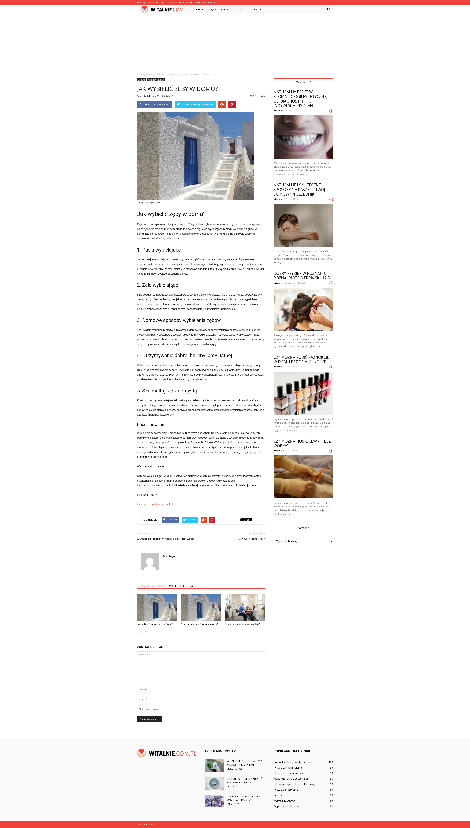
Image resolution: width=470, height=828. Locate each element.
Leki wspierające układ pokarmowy (294, 784)
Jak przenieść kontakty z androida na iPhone (244, 763)
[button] (328, 9)
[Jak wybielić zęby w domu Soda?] (157, 607)
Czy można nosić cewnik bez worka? (302, 443)
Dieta (200, 9)
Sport (225, 9)
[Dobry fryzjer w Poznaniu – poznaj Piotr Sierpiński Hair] (303, 309)
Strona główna (177, 2)
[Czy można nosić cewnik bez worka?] (303, 476)
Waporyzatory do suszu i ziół (291, 778)
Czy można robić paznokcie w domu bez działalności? (301, 359)
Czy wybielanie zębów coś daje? (242, 624)
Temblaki (279, 795)
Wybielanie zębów (156, 80)
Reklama (200, 2)
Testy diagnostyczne (286, 789)
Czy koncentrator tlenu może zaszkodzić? (244, 798)
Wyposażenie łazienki (286, 806)
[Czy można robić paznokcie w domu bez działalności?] (303, 393)
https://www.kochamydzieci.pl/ (155, 504)
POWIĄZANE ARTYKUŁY (151, 586)
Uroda (239, 9)
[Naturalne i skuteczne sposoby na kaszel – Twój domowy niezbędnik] (303, 225)
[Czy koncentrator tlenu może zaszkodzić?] (214, 801)
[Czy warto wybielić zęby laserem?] (201, 607)
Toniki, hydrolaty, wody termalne (293, 762)
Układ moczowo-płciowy (288, 773)
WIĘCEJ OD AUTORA (181, 586)
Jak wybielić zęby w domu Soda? (155, 624)
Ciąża (212, 9)
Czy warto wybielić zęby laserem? (199, 624)
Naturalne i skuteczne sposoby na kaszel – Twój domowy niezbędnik (299, 189)
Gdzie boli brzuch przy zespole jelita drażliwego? (166, 539)
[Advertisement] (235, 41)
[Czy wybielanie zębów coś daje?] (245, 607)
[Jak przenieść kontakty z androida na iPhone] (214, 765)
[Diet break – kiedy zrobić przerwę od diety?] (214, 783)
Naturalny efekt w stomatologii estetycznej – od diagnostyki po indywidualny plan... (302, 98)
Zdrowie (255, 9)
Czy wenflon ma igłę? (252, 539)
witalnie (278, 110)
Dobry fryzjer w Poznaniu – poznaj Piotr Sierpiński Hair (302, 276)
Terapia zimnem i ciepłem (289, 767)
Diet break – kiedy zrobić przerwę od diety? (244, 780)
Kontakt (212, 2)
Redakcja (149, 96)
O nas (190, 2)
